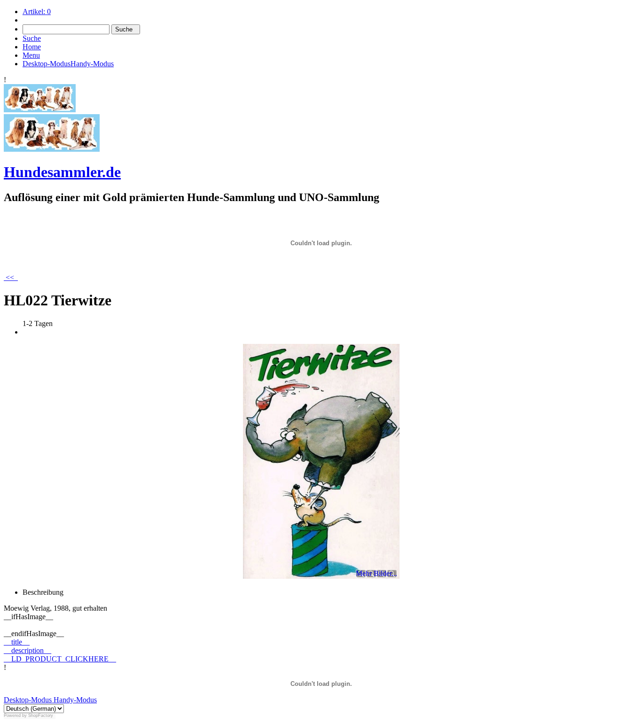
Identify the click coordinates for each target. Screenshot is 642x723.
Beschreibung (43, 592)
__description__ (27, 650)
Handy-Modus (74, 700)
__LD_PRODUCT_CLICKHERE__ (60, 659)
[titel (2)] (40, 110)
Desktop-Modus (28, 700)
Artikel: (37, 12)
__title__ (17, 642)
